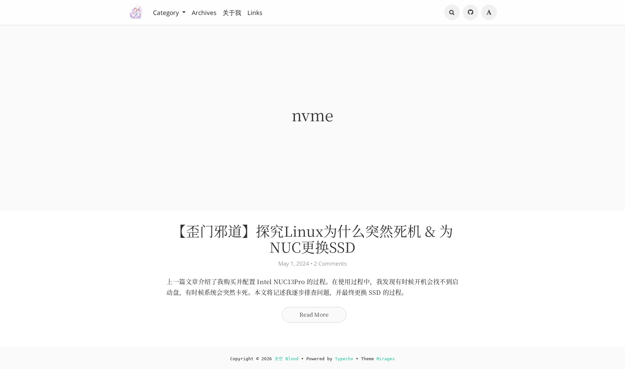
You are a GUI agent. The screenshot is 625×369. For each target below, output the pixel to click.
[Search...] (452, 12)
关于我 (232, 12)
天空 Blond (286, 358)
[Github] (471, 12)
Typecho (344, 358)
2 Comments (330, 263)
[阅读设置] (489, 12)
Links (254, 12)
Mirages (386, 358)
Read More (313, 314)
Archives (204, 12)
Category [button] (167, 12)
